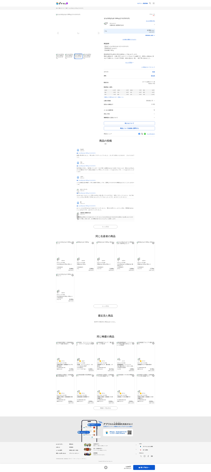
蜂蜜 (66, 8)
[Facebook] (148, 456)
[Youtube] (152, 456)
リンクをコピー (151, 133)
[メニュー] (153, 3)
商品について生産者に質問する (129, 128)
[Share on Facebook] (139, 134)
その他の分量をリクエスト (129, 39)
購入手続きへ (145, 467)
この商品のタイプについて (148, 67)
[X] (141, 456)
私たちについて (129, 123)
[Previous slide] (58, 33)
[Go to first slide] (98, 33)
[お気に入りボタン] (73, 243)
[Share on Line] (145, 134)
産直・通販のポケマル (60, 8)
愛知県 (153, 75)
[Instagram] (144, 456)
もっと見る (105, 226)
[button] (129, 24)
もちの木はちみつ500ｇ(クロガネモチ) (76, 8)
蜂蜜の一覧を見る (105, 408)
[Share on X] (142, 134)
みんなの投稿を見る (150, 20)
